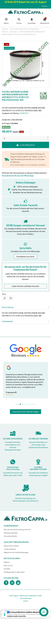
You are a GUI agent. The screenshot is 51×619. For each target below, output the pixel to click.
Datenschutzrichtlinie (11, 546)
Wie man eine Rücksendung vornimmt (17, 529)
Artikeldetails (7, 321)
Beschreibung (7, 307)
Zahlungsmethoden (11, 533)
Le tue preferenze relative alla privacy (26, 612)
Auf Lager (6, 123)
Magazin (7, 562)
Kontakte (7, 569)
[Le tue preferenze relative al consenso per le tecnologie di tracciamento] (4, 614)
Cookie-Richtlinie (10, 549)
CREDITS (25, 601)
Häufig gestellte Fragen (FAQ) (14, 572)
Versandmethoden (10, 536)
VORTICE (24, 113)
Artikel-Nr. (6, 120)
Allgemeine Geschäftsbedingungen (16, 552)
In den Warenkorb (27, 145)
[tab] (25, 307)
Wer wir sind (8, 565)
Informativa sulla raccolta (14, 616)
